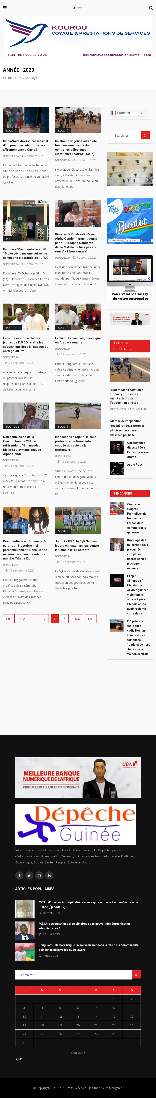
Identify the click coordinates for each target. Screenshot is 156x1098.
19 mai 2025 (51, 934)
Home (11, 78)
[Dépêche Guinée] (77, 8)
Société (11, 131)
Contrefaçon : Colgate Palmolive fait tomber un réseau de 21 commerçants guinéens (136, 518)
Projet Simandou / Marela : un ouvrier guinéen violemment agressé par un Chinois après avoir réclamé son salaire (137, 594)
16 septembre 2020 (74, 461)
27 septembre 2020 (74, 354)
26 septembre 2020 (22, 466)
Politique (12, 239)
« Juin (18, 1059)
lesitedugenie (113, 1088)
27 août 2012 (140, 409)
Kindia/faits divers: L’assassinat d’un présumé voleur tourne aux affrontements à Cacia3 (26, 145)
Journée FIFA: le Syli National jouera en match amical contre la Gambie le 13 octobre (77, 546)
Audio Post (134, 464)
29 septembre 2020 (22, 363)
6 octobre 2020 (34, 156)
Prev (23, 618)
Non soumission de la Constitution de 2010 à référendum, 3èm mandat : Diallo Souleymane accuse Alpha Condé (22, 445)
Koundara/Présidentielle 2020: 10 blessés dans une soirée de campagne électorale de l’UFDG (26, 253)
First (8, 618)
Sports (63, 531)
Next (77, 618)
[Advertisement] (130, 688)
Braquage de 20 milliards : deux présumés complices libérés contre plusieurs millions (137, 554)
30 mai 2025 (51, 913)
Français (123, 113)
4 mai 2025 (50, 955)
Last (90, 618)
